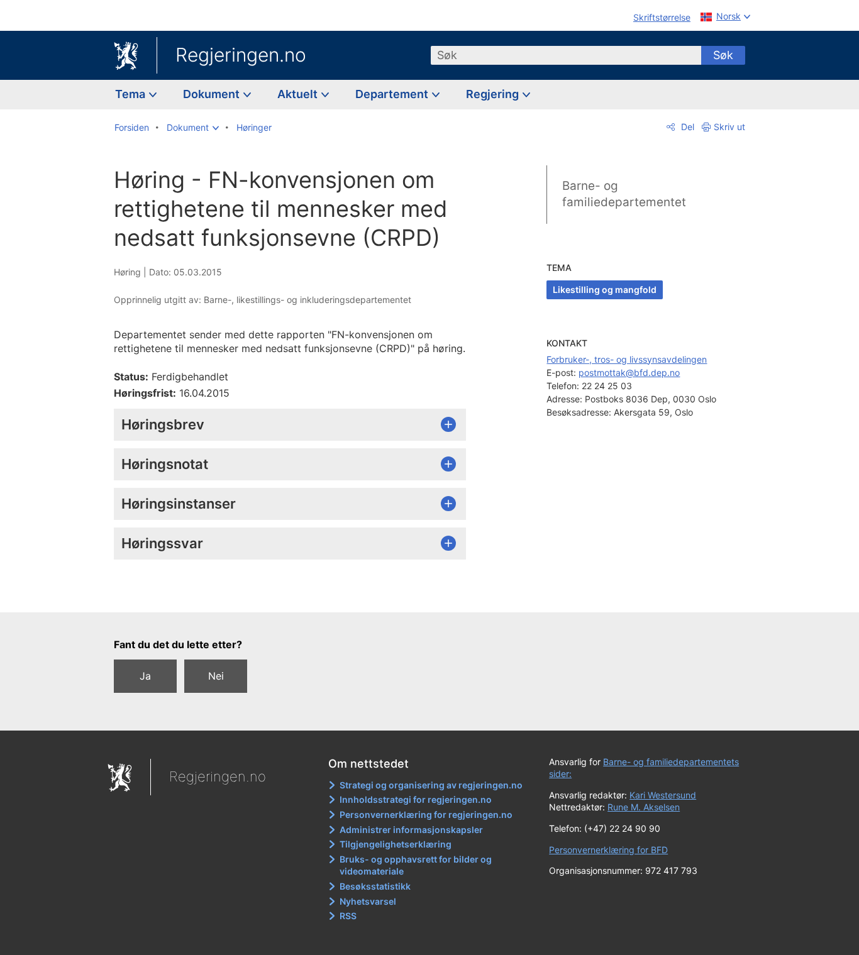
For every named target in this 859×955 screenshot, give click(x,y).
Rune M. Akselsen (643, 807)
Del (686, 126)
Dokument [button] (212, 94)
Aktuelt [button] (298, 94)
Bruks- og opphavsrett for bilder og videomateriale (416, 865)
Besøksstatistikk (375, 886)
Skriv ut (729, 126)
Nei (216, 676)
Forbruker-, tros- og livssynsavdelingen (626, 359)
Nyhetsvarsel (368, 901)
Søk (723, 55)
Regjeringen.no (240, 54)
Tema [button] (131, 94)
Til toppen (296, 593)
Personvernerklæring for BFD (608, 849)
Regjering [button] (493, 94)
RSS (348, 915)
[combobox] (566, 55)
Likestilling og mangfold (605, 289)
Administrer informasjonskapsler (411, 829)
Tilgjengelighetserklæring (396, 844)
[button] (193, 127)
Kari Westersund (662, 795)
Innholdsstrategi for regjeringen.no (416, 799)
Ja (145, 676)
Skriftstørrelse (661, 17)
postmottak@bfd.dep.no (629, 372)
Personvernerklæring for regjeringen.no (426, 814)
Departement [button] (393, 94)
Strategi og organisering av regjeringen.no (431, 785)
